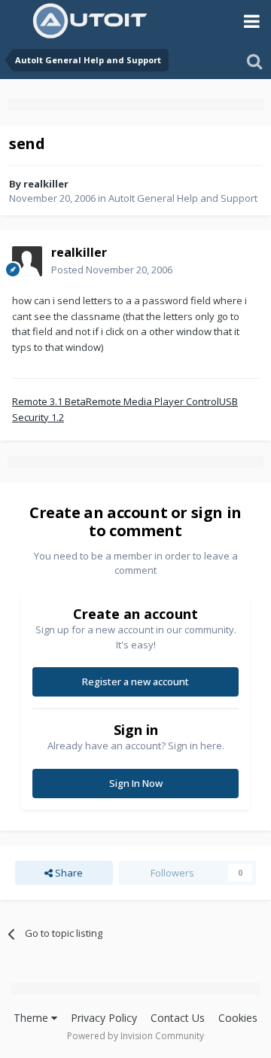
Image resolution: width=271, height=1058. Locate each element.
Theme (32, 1018)
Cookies (237, 1018)
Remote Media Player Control (152, 401)
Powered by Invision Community (135, 1035)
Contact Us (178, 1018)
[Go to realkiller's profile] (27, 261)
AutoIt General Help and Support (182, 198)
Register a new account (135, 681)
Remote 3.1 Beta (49, 401)
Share (68, 873)
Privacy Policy (104, 1018)
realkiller (46, 184)
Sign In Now (136, 783)
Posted (111, 269)
